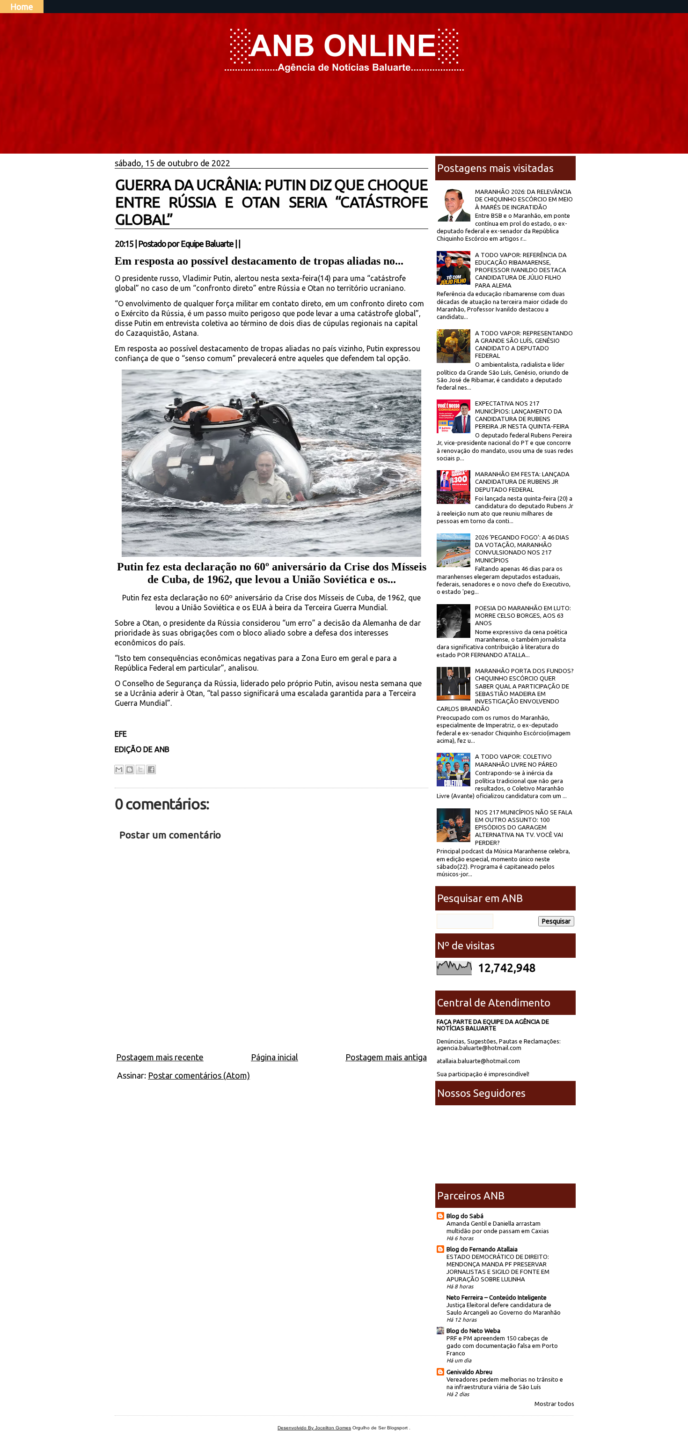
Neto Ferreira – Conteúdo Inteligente (496, 1297)
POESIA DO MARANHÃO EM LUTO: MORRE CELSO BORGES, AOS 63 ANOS (523, 616)
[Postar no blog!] (129, 769)
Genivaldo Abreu (469, 1371)
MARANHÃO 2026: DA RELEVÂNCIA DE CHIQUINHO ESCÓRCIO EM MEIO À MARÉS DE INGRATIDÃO (524, 199)
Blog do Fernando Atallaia (482, 1249)
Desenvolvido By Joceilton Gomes (314, 1427)
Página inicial (274, 1057)
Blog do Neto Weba (473, 1330)
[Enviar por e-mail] (119, 769)
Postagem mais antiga (386, 1057)
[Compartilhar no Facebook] (151, 769)
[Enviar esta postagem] (243, 243)
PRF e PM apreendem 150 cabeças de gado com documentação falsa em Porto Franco (502, 1345)
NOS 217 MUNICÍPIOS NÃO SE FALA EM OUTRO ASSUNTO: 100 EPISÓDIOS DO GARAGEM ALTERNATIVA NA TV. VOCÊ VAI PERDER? (523, 827)
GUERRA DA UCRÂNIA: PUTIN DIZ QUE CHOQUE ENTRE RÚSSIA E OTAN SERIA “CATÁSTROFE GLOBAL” (271, 202)
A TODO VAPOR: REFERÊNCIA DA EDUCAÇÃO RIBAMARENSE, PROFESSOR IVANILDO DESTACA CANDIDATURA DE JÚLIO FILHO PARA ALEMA (521, 269)
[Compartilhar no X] (140, 769)
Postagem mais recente (160, 1057)
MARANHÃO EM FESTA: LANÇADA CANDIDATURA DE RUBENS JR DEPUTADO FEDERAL (522, 482)
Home (21, 6)
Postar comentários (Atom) (199, 1075)
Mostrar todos (554, 1403)
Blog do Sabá (464, 1216)
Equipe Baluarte (207, 243)
